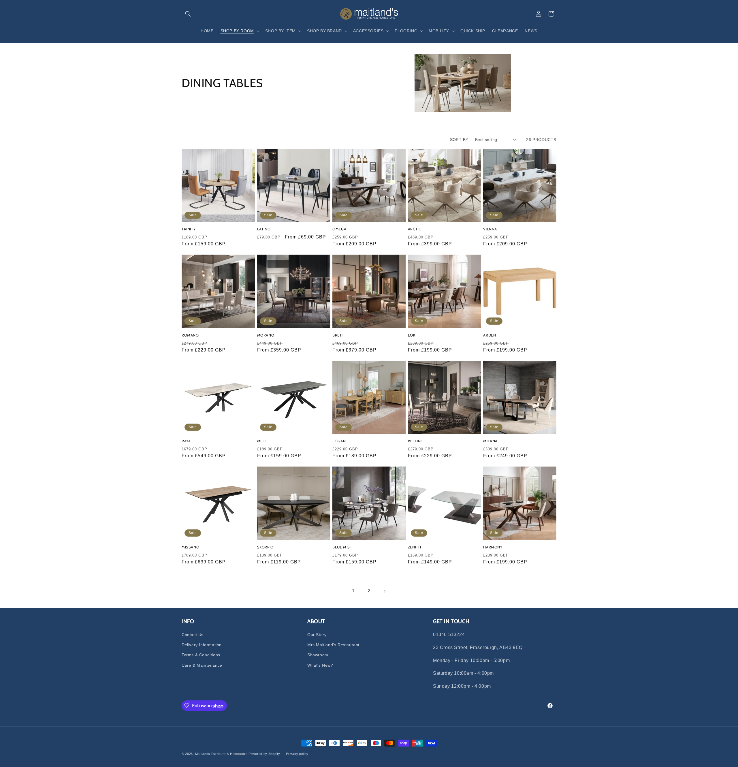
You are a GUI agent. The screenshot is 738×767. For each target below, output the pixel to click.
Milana (490, 441)
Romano (190, 335)
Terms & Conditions (201, 655)
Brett (338, 335)
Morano (265, 335)
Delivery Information (202, 644)
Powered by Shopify (264, 753)
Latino (264, 229)
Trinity (188, 229)
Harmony (492, 547)
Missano (190, 547)
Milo (262, 441)
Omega (339, 229)
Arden (489, 335)
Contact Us (193, 634)
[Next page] (384, 591)
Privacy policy (297, 753)
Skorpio (265, 547)
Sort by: (459, 139)
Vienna (490, 229)
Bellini (415, 441)
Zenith (414, 547)
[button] (188, 13)
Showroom (317, 655)
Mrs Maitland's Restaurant (333, 644)
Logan (339, 441)
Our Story (316, 634)
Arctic (414, 229)
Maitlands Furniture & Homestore (221, 753)
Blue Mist (342, 547)
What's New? (320, 665)
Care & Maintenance (202, 665)
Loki (412, 335)
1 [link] (353, 590)
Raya (186, 441)
